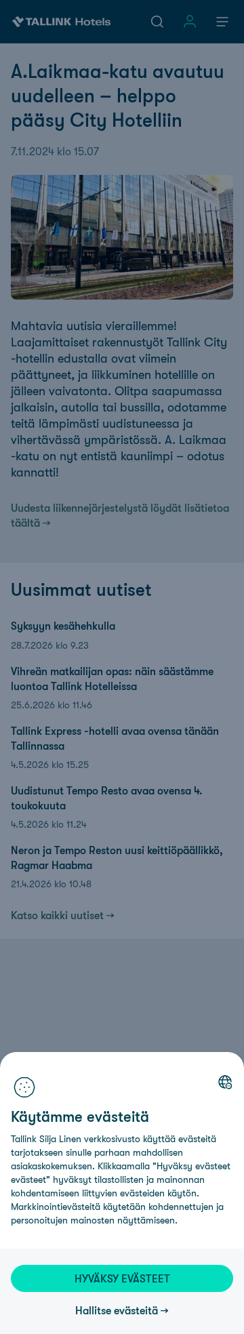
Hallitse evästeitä (116, 1310)
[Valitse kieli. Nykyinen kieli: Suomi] (225, 1082)
